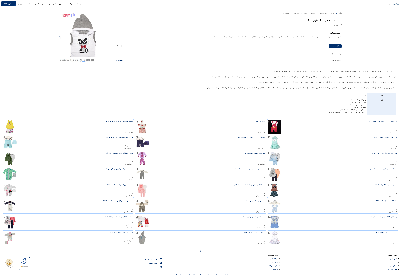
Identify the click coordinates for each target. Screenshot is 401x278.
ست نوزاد (286, 13)
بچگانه (313, 13)
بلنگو (340, 13)
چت (321, 46)
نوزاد (305, 13)
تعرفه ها (275, 269)
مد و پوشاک (323, 13)
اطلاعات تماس (335, 46)
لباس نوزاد (296, 13)
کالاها (332, 13)
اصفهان (329, 24)
